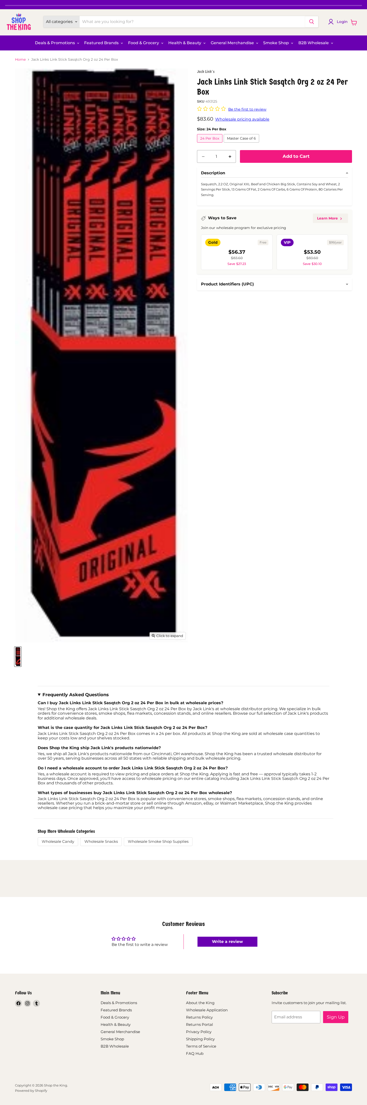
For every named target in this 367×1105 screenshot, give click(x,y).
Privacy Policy (198, 1031)
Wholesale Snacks (101, 841)
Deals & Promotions (55, 42)
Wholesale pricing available (242, 119)
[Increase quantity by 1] (230, 156)
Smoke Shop (276, 42)
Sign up (336, 1017)
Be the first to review (247, 109)
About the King (200, 1002)
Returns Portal (199, 1024)
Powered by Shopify (31, 1091)
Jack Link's (206, 71)
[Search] (311, 21)
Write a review (227, 941)
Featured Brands (102, 42)
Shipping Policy (200, 1039)
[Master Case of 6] (242, 143)
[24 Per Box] (210, 143)
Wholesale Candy (58, 841)
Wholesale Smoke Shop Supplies (158, 841)
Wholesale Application (207, 1010)
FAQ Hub (194, 1053)
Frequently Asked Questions (75, 694)
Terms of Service (201, 1046)
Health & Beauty (185, 42)
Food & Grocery (144, 42)
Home (20, 59)
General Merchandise (233, 42)
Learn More (327, 218)
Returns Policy (199, 1017)
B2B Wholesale (314, 42)
